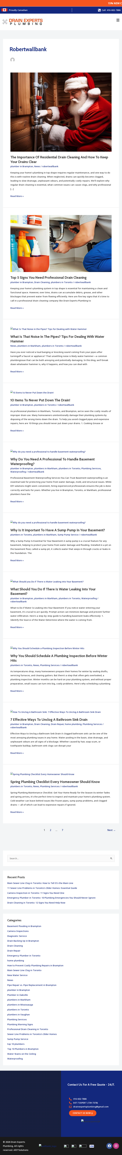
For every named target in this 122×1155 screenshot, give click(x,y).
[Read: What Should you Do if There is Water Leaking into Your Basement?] (47, 581)
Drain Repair (57, 724)
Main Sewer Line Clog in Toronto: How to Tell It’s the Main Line (40, 883)
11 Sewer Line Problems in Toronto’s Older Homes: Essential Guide (42, 887)
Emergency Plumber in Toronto (23, 955)
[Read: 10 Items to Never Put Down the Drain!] (32, 392)
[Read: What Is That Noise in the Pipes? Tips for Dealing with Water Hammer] (48, 328)
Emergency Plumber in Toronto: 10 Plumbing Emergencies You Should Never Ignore (51, 897)
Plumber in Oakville (17, 994)
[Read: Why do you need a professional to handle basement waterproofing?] (48, 451)
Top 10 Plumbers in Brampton (23, 1048)
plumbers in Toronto (61, 282)
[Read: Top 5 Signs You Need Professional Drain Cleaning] (61, 243)
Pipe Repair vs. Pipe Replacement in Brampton (31, 984)
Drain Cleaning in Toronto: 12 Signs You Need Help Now (36, 902)
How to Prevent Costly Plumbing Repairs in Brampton (35, 965)
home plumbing (73, 724)
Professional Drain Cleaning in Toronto (27, 1029)
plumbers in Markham (29, 345)
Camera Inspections (18, 931)
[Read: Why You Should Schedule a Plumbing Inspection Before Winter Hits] (47, 648)
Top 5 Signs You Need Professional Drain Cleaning (48, 277)
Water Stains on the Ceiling (21, 1053)
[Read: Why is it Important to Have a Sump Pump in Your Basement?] (48, 522)
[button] (118, 20)
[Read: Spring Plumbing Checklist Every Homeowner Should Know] (42, 773)
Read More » (17, 196)
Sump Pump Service (68, 534)
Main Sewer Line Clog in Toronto (24, 970)
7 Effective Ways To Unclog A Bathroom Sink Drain (48, 719)
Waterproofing (18, 471)
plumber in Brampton (21, 166)
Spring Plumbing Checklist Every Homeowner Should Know (55, 782)
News (37, 166)
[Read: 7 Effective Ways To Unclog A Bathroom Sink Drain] (55, 711)
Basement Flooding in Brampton (24, 926)
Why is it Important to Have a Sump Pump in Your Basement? (57, 530)
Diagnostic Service (17, 935)
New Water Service (17, 975)
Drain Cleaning (42, 282)
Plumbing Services (91, 468)
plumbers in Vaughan (18, 1014)
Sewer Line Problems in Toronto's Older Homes (32, 1034)
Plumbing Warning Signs (20, 1024)
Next (111, 830)
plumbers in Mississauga (20, 1004)
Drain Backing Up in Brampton (23, 940)
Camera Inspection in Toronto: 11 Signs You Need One (35, 892)
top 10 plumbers (15, 1043)
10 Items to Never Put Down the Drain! (40, 400)
